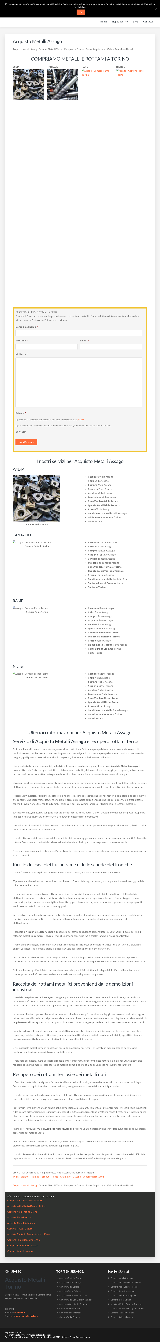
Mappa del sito (36, 1334)
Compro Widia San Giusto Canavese (75, 1299)
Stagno (25, 1176)
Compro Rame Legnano (20, 1251)
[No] (156, 8)
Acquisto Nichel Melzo (19, 1217)
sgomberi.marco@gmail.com (24, 1316)
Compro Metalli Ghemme (122, 1278)
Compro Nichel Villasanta (122, 1317)
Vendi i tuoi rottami (93, 1176)
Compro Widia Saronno (70, 1286)
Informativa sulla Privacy (16, 1334)
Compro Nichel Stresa (121, 1299)
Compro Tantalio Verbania (122, 1312)
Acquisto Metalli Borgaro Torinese (126, 1304)
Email (84, 340)
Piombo (35, 1176)
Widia (16, 1176)
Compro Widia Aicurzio (69, 1317)
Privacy (20, 413)
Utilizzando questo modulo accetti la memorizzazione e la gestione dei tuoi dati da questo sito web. (65, 425)
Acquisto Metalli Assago (25, 1185)
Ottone (77, 1176)
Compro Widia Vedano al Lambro (126, 1282)
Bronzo (46, 1176)
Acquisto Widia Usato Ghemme (73, 1304)
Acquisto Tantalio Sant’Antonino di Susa (28, 1234)
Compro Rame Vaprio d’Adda (22, 1245)
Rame (55, 1176)
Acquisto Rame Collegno (70, 1291)
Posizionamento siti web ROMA (45, 1337)
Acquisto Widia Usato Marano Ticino (26, 1206)
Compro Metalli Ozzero (19, 1228)
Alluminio (65, 1176)
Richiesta (21, 354)
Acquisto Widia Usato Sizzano (73, 1295)
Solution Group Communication (76, 1337)
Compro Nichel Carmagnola (123, 1295)
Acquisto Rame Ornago (70, 1282)
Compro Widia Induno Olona (22, 1211)
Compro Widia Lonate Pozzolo (125, 1286)
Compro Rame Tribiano (69, 1308)
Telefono (21, 340)
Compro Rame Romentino (123, 1291)
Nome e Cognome (26, 326)
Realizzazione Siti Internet (17, 1337)
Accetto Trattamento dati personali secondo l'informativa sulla (51, 419)
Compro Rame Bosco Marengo (23, 1239)
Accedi (47, 1334)
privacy (81, 419)
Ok (81, 12)
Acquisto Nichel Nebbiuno (21, 1222)
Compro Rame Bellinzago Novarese (127, 1308)
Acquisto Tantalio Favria (70, 1278)
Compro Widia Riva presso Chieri (24, 1200)
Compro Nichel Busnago (70, 1312)
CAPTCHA (20, 431)
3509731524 (19, 1312)
